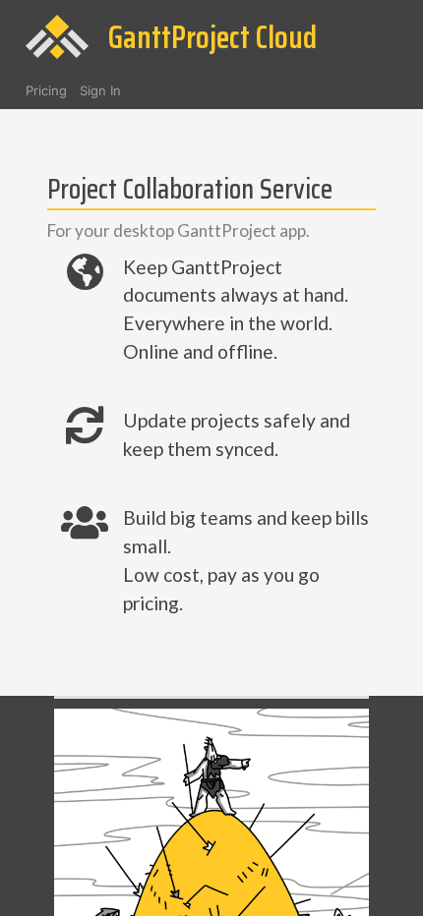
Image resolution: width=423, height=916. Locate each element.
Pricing (46, 90)
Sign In (100, 90)
